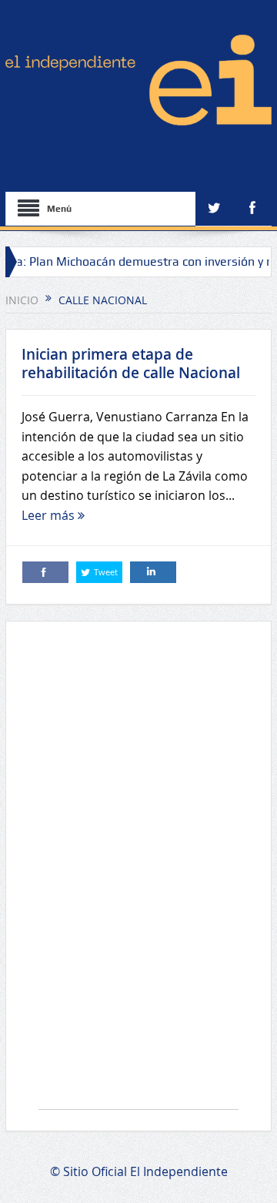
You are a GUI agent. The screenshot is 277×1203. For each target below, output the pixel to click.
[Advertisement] (138, 873)
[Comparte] (45, 572)
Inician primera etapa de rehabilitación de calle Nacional (131, 364)
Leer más (50, 515)
